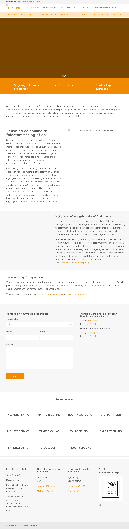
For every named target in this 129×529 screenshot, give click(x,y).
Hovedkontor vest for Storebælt (49, 470)
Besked (9, 344)
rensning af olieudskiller (77, 294)
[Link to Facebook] (121, 2)
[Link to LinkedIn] (117, 2)
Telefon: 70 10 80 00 (46, 486)
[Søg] (120, 8)
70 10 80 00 (24, 2)
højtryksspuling (82, 262)
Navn (9, 332)
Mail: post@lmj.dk (45, 491)
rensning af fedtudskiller (52, 294)
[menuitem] (33, 8)
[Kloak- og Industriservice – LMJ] (13, 8)
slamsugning (65, 262)
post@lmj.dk (90, 324)
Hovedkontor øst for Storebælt (79, 470)
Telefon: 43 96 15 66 (76, 486)
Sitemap (34, 526)
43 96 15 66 (36, 2)
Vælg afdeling (12, 319)
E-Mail (43, 332)
